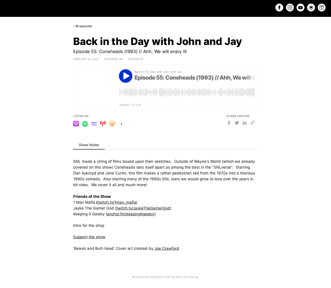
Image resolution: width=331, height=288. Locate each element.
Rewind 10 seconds (176, 104)
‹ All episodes (82, 26)
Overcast (112, 124)
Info (245, 104)
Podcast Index (103, 124)
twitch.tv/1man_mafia (117, 202)
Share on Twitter (237, 123)
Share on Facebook (229, 123)
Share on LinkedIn (245, 123)
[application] (187, 92)
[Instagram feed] (290, 7)
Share (252, 104)
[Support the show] (311, 7)
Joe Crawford (166, 248)
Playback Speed (187, 104)
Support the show (89, 237)
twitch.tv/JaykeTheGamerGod (143, 208)
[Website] (322, 7)
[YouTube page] (300, 7)
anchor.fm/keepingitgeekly (130, 214)
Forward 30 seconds (197, 104)
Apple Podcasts (76, 124)
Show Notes (89, 145)
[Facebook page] (279, 7)
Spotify (85, 124)
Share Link (253, 123)
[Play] (125, 76)
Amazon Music (94, 124)
